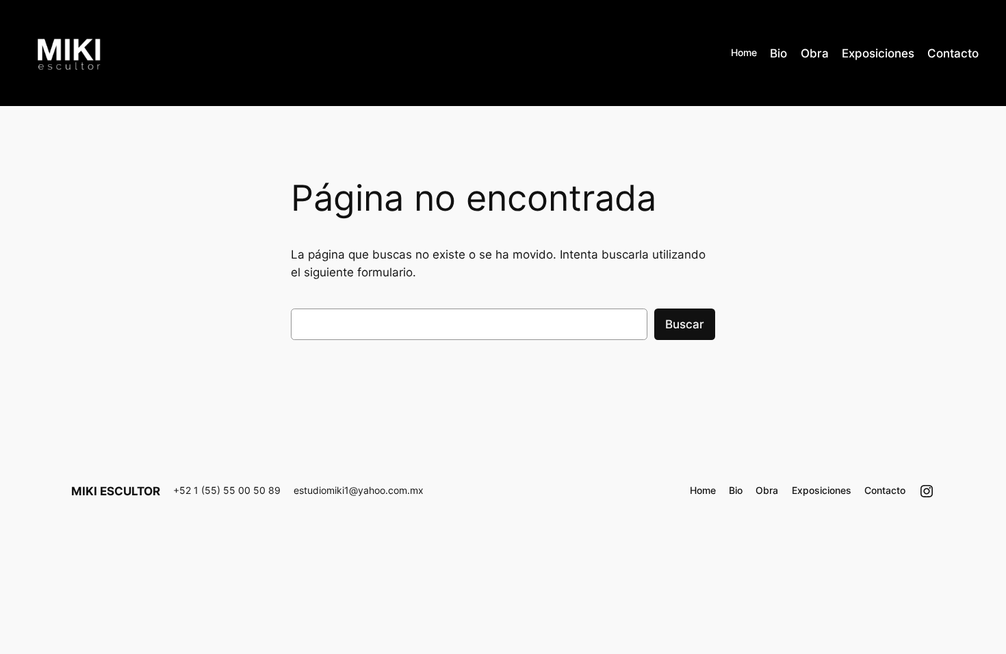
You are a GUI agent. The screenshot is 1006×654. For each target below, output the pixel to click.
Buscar (684, 324)
